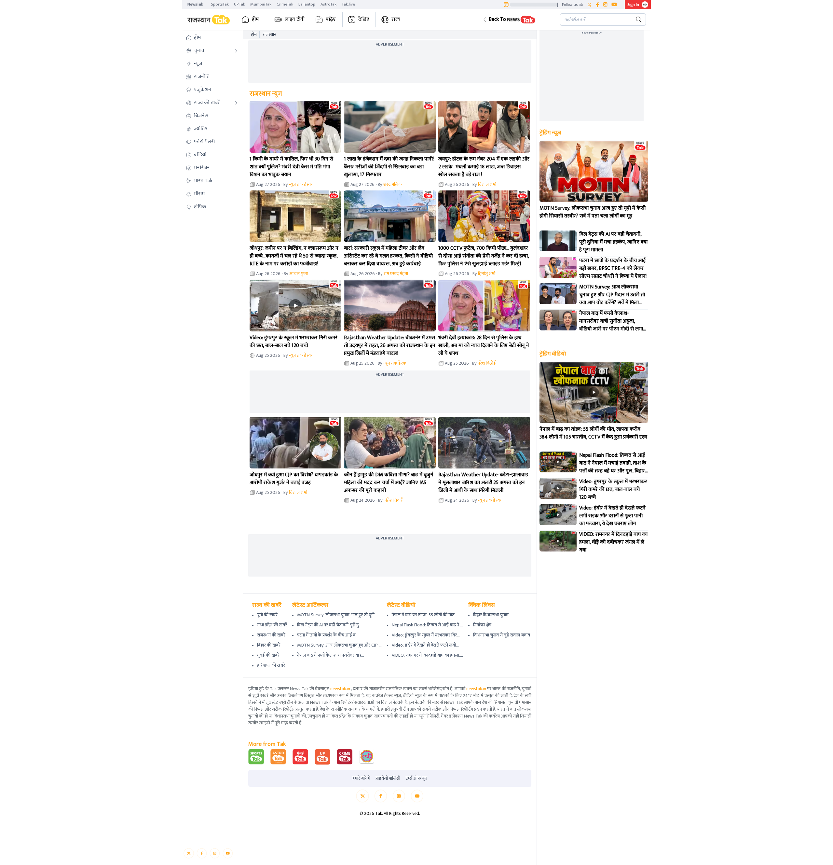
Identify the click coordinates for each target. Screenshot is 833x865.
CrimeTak (285, 4)
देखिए (363, 19)
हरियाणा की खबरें (271, 665)
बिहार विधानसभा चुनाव (491, 615)
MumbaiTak (260, 4)
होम (255, 19)
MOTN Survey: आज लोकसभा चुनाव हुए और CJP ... (339, 645)
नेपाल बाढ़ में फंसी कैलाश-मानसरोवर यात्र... (330, 655)
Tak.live (348, 4)
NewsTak (195, 4)
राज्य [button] (395, 19)
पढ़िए (331, 19)
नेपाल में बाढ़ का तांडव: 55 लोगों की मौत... (424, 615)
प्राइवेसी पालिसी (388, 778)
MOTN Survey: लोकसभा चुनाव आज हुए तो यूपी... (337, 615)
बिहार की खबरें (268, 645)
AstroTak (328, 4)
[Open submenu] (236, 50)
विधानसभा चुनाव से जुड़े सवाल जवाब (501, 635)
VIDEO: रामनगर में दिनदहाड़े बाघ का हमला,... (427, 655)
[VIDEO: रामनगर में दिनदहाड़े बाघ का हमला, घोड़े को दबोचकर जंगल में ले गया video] (558, 541)
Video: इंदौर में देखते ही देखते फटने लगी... (425, 645)
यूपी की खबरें (267, 615)
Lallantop (306, 4)
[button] (516, 19)
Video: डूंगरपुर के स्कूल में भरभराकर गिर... (426, 635)
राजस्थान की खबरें (271, 635)
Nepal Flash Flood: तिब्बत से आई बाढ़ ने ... (427, 625)
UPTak (239, 4)
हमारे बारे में (361, 778)
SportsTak (220, 4)
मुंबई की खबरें (268, 655)
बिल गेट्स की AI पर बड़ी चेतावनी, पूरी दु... (329, 625)
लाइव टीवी (295, 19)
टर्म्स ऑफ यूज (416, 778)
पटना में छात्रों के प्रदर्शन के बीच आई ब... (328, 635)
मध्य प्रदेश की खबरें (272, 625)
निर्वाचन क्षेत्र (482, 625)
